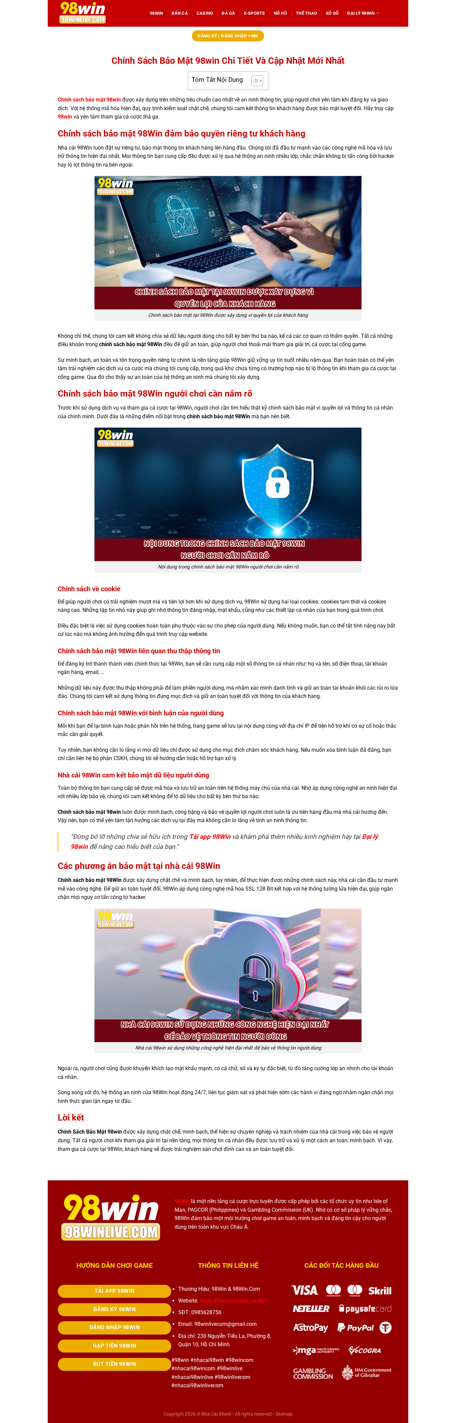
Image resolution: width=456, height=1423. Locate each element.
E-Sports (254, 13)
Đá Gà (228, 13)
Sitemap (283, 1414)
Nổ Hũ (280, 13)
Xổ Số (332, 13)
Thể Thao (306, 13)
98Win (156, 13)
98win (65, 116)
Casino (205, 13)
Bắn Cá (180, 13)
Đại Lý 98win (361, 13)
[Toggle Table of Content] (253, 80)
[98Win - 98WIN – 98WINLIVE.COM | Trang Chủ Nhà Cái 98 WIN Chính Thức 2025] (99, 13)
